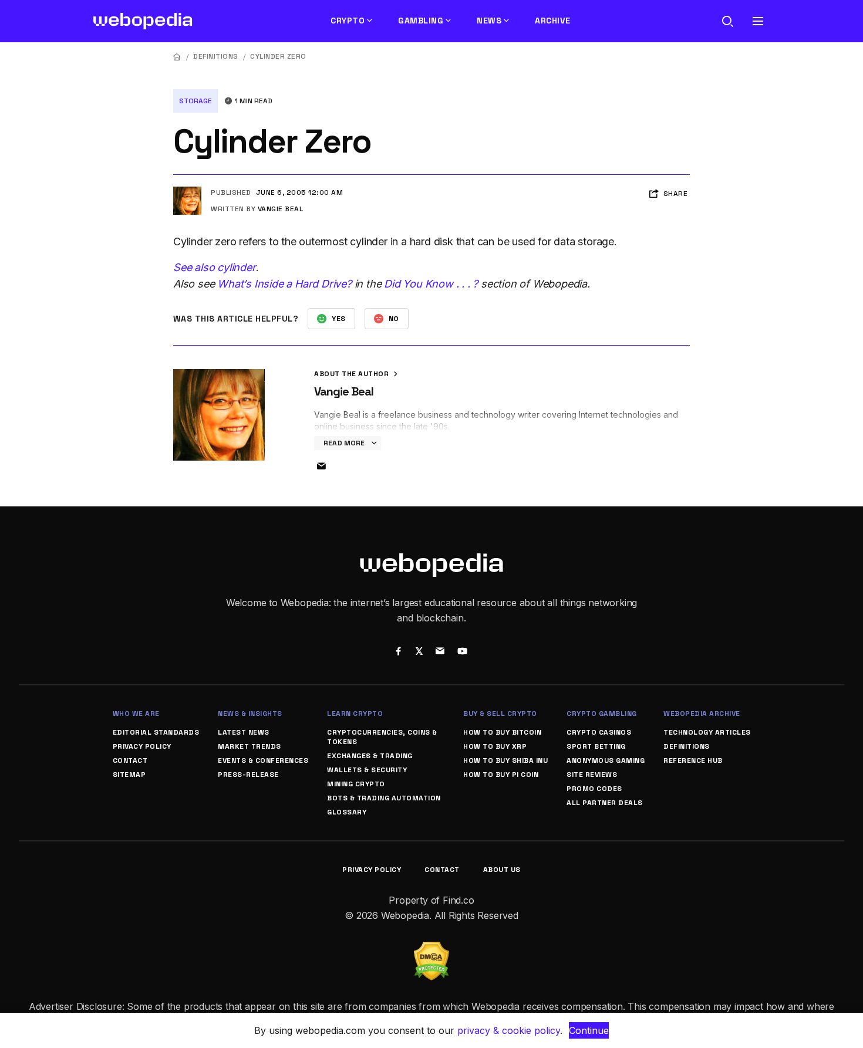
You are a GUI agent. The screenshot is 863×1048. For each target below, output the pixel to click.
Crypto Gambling (602, 713)
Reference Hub (693, 760)
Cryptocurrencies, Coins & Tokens (382, 737)
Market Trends (249, 746)
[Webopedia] (143, 21)
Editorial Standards (156, 732)
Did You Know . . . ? (431, 284)
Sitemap (129, 774)
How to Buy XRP (495, 746)
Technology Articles (707, 732)
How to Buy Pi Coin (500, 774)
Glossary (346, 812)
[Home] (177, 56)
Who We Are (136, 713)
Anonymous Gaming (606, 760)
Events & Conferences (263, 760)
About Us (502, 869)
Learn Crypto (355, 713)
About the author (352, 373)
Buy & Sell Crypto (500, 713)
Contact (130, 760)
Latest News (243, 732)
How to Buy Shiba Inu (505, 760)
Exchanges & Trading (370, 755)
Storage (195, 101)
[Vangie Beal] (187, 191)
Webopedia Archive (701, 713)
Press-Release (248, 774)
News (489, 20)
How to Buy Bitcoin (502, 732)
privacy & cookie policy (508, 1030)
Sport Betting (596, 746)
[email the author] (321, 466)
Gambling (420, 20)
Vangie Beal (281, 209)
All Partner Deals (605, 802)
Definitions (215, 56)
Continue (589, 1030)
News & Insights (250, 713)
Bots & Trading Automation (384, 798)
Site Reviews (592, 774)
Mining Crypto (356, 784)
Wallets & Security (367, 770)
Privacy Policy (142, 746)
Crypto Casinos (599, 732)
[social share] (398, 652)
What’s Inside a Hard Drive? (284, 284)
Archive (553, 20)
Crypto (348, 20)
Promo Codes (594, 788)
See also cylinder (214, 267)
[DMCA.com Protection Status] (431, 949)
